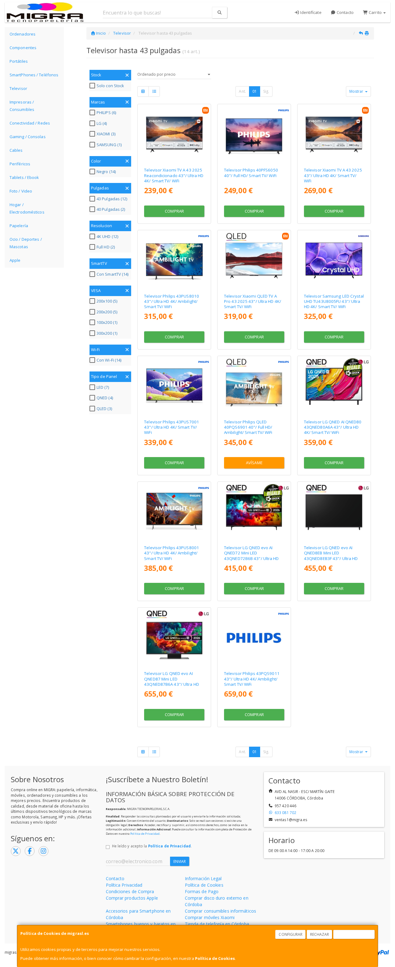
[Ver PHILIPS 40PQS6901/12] (253, 386)
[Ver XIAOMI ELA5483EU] (253, 260)
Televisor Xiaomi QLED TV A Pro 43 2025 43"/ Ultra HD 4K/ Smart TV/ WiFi (252, 301)
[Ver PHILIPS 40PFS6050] (253, 134)
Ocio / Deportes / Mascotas (26, 242)
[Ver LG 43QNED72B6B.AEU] (253, 512)
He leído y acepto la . (152, 845)
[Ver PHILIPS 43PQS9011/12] (253, 637)
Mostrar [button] (356, 91)
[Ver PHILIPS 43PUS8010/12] (174, 260)
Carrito (375, 12)
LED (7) (103, 387)
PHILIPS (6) (106, 112)
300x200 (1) (107, 333)
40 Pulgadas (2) (111, 209)
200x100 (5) (107, 301)
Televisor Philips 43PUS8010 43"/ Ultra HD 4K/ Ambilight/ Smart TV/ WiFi (171, 301)
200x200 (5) (107, 312)
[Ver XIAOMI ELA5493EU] (333, 134)
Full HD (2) (106, 247)
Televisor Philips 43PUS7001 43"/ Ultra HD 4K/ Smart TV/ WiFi (171, 427)
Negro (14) (106, 171)
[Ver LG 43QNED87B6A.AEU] (174, 637)
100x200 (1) (107, 322)
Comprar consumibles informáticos (220, 911)
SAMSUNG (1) (109, 144)
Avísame (254, 462)
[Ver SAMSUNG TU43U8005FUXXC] (333, 260)
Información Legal (203, 878)
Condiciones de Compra (130, 891)
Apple (15, 260)
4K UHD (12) (107, 236)
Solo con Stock (110, 85)
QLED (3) (104, 408)
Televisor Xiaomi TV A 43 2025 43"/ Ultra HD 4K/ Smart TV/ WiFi (333, 175)
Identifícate (310, 12)
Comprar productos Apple (132, 898)
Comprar (174, 211)
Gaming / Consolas (28, 136)
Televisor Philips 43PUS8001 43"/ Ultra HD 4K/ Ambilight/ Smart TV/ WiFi (171, 553)
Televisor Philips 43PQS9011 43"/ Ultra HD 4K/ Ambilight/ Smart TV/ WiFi (252, 679)
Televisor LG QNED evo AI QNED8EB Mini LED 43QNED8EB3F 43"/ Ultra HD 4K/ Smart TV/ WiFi (331, 555)
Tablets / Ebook (24, 177)
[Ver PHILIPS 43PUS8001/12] (174, 512)
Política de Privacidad (145, 834)
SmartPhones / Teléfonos (34, 75)
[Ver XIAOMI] (174, 134)
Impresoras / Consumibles (22, 105)
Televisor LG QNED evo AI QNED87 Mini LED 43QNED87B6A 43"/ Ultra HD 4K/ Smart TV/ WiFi (171, 681)
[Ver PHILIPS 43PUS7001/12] (174, 386)
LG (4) (102, 123)
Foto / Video (21, 191)
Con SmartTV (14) (113, 274)
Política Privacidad (124, 885)
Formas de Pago (201, 891)
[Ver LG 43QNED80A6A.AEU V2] (333, 386)
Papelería (19, 225)
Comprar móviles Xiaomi (210, 917)
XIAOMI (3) (106, 134)
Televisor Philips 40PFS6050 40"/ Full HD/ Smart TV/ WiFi (251, 172)
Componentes (23, 47)
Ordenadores (22, 34)
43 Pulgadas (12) (112, 198)
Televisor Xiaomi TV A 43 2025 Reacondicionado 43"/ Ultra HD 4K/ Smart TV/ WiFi (173, 175)
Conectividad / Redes (30, 123)
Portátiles (19, 61)
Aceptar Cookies (354, 934)
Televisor (18, 88)
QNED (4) (105, 398)
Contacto (345, 12)
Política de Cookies (215, 958)
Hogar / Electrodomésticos (27, 208)
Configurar (290, 934)
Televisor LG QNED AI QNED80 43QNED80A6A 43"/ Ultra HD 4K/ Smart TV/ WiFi (333, 427)
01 (254, 91)
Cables (16, 150)
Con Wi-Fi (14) (109, 360)
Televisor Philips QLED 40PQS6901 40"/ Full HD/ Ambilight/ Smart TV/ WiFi (248, 427)
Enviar (179, 861)
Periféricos (20, 164)
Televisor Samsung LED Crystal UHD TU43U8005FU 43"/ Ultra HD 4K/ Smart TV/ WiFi (334, 301)
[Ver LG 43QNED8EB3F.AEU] (333, 512)
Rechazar (319, 934)
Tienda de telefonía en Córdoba (217, 924)
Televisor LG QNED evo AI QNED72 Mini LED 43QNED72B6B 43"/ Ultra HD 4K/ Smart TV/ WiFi (251, 555)
